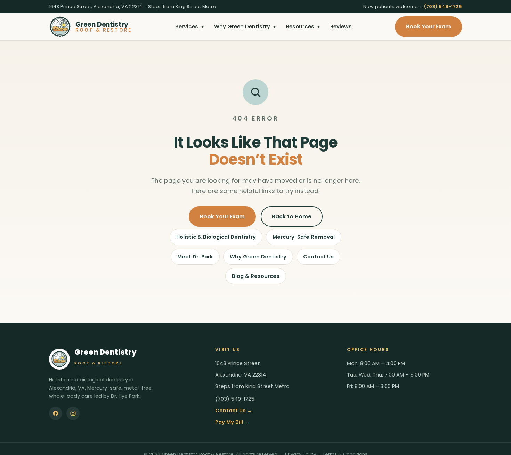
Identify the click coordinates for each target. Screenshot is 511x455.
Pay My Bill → (232, 422)
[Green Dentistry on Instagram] (73, 413)
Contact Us (318, 256)
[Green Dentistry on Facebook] (55, 413)
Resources (303, 26)
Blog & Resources (255, 276)
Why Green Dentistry (245, 26)
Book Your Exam (428, 26)
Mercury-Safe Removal (304, 236)
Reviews (341, 26)
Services (189, 26)
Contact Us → (233, 410)
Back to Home (291, 216)
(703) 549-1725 (443, 6)
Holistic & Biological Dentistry (216, 236)
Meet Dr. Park (195, 256)
